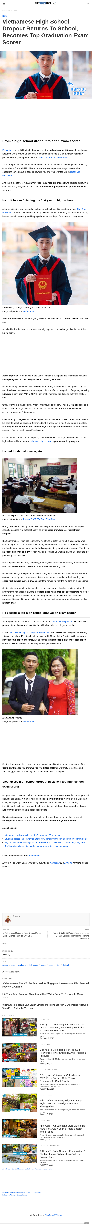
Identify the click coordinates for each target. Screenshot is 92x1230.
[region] (46, 119)
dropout (5, 965)
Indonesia (6, 1195)
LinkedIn (68, 863)
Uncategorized (46, 1095)
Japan (19, 1195)
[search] (88, 3)
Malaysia (21, 1192)
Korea (24, 1195)
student (51, 965)
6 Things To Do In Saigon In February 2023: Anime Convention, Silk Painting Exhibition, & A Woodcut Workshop (63, 1027)
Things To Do (45, 1019)
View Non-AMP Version (53, 1215)
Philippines (36, 1192)
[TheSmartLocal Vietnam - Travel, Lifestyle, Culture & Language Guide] (45, 3)
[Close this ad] (90, 1222)
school (43, 965)
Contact (15, 1169)
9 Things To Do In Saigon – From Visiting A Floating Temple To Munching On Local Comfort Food (62, 1154)
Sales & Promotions (48, 1069)
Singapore (14, 1192)
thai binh (66, 965)
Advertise (5, 1192)
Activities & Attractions (50, 1145)
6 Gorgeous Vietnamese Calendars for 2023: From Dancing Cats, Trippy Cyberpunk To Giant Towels (60, 1078)
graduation (22, 965)
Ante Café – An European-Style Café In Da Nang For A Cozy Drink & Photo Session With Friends (62, 1128)
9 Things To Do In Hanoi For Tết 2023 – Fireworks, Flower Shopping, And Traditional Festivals (63, 1053)
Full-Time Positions (34, 1169)
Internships (22, 1169)
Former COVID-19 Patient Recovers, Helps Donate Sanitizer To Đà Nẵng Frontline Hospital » (70, 936)
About (4, 1169)
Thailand (28, 1192)
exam (13, 965)
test (58, 965)
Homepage (6, 11)
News (15, 11)
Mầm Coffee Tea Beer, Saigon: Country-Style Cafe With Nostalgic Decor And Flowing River (61, 1103)
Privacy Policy (47, 1169)
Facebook (55, 863)
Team (9, 1169)
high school (33, 965)
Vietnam (13, 1195)
